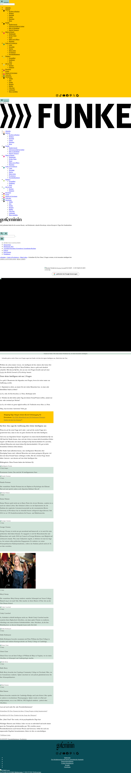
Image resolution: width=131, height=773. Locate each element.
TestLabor (8, 75)
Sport (10, 62)
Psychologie (12, 52)
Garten (11, 17)
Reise (10, 21)
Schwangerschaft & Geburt (16, 26)
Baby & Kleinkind (14, 28)
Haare (10, 37)
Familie (7, 23)
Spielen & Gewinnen (11, 73)
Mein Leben (12, 50)
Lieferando (12, 90)
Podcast (6, 250)
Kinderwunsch (13, 24)
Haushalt (11, 15)
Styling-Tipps (12, 36)
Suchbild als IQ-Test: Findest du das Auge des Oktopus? (18, 715)
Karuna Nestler (61, 268)
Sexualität (11, 47)
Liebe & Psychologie (11, 43)
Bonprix (11, 84)
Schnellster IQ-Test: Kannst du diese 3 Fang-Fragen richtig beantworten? (23, 711)
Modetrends (12, 34)
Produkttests (7, 254)
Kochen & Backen (14, 11)
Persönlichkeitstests (14, 54)
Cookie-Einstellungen (67, 763)
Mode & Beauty (9, 32)
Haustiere (11, 19)
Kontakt (67, 765)
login (1, 228)
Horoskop (8, 69)
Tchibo (11, 78)
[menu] (2, 238)
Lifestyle (7, 9)
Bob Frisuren (7, 252)
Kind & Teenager (14, 30)
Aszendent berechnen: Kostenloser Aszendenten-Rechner (20, 248)
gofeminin (3, 257)
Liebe (10, 45)
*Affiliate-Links (5, 735)
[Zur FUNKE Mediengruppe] (65, 128)
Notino (11, 82)
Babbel (11, 86)
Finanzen (11, 67)
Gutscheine (8, 77)
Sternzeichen (7, 245)
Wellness (7, 56)
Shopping (11, 41)
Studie (2, 372)
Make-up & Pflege (14, 39)
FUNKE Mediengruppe (16, 772)
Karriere (11, 65)
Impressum (67, 758)
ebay (10, 80)
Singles (11, 49)
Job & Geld (8, 64)
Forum (7, 71)
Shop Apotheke (13, 92)
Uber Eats (12, 88)
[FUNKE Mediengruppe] (5, 770)
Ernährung (12, 60)
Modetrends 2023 (8, 246)
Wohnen (11, 13)
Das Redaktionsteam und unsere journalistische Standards (67, 759)
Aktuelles (8, 8)
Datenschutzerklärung (67, 761)
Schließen (6, 2)
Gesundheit (12, 58)
